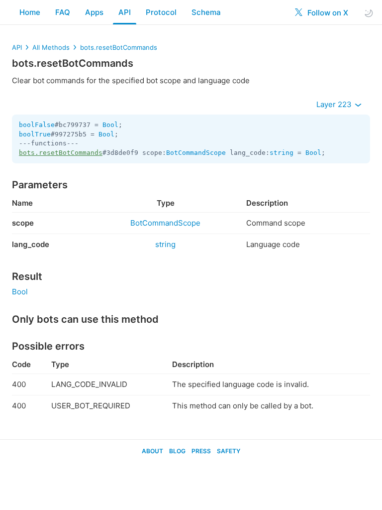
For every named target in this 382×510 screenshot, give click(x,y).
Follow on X (326, 12)
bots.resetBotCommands (118, 47)
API (124, 12)
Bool (110, 124)
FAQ (62, 12)
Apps (94, 12)
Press (201, 451)
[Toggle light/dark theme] (368, 12)
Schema (206, 12)
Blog (177, 451)
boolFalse (37, 124)
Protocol (161, 12)
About (152, 451)
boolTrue (35, 134)
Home (29, 12)
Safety (228, 451)
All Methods (51, 47)
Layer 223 (335, 104)
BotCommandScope (196, 152)
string (281, 152)
